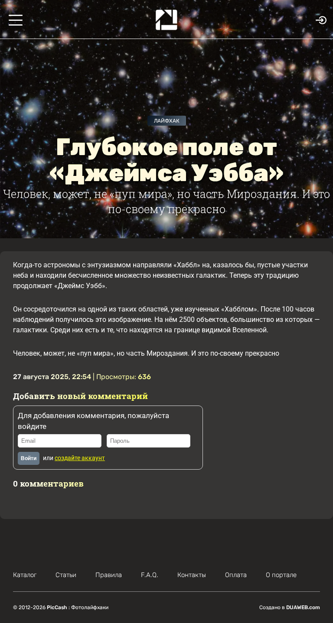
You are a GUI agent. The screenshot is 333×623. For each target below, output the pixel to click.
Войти (28, 458)
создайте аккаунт (80, 457)
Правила (108, 575)
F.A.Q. (149, 575)
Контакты (191, 575)
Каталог (24, 575)
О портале (281, 575)
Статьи (66, 575)
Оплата (236, 575)
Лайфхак (167, 121)
